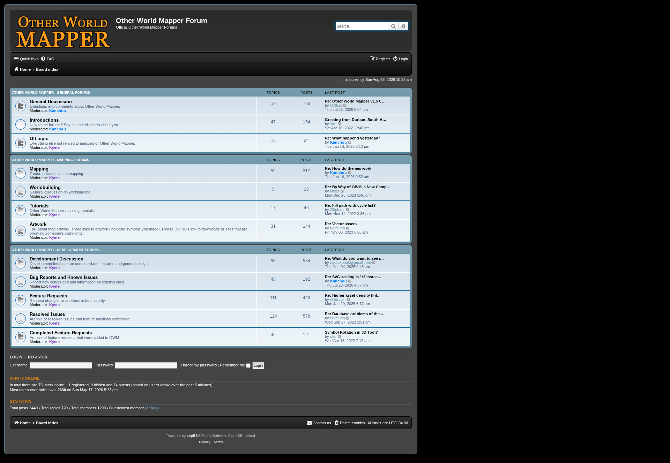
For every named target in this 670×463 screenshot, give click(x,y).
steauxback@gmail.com (350, 262)
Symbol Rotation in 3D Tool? (351, 332)
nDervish (337, 299)
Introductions (44, 120)
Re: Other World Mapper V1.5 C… (355, 101)
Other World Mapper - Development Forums (56, 250)
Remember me (233, 365)
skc (333, 124)
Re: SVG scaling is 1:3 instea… (353, 277)
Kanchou (57, 110)
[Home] (64, 30)
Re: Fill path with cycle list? (350, 205)
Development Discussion (56, 258)
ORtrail (336, 105)
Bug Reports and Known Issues (64, 277)
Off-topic (39, 138)
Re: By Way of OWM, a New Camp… (357, 187)
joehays (152, 408)
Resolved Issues (47, 314)
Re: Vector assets (341, 224)
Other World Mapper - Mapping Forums (50, 160)
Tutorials (39, 205)
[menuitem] (47, 59)
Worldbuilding (45, 187)
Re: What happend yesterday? (352, 138)
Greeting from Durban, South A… (355, 119)
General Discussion (51, 101)
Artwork (38, 224)
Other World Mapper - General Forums (51, 92)
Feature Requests (48, 295)
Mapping (39, 169)
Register (37, 357)
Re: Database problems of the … (355, 314)
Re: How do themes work (348, 168)
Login (16, 357)
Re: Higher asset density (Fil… (353, 295)
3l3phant (337, 209)
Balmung (337, 228)
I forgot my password (199, 365)
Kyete (54, 147)
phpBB (192, 436)
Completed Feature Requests (61, 332)
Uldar (334, 191)
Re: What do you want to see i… (354, 258)
